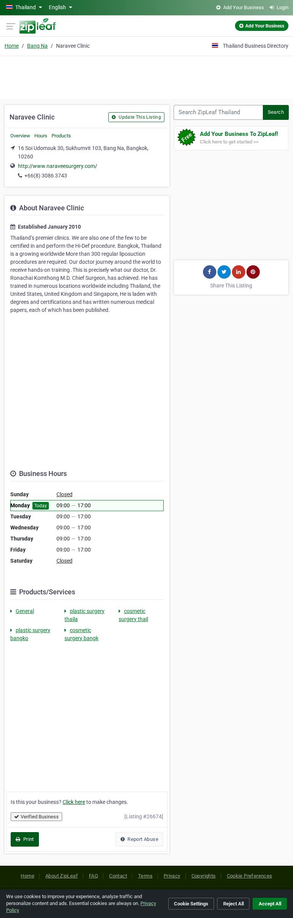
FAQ (93, 876)
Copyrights (204, 876)
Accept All (270, 904)
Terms (145, 876)
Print (28, 839)
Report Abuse (142, 839)
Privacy (172, 876)
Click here (74, 802)
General (25, 611)
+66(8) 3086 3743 (45, 176)
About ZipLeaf (61, 876)
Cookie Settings (191, 904)
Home (12, 46)
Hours (40, 136)
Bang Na (37, 46)
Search (276, 112)
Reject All (233, 904)
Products (61, 136)
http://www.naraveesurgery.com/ (57, 166)
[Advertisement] (146, 76)
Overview (20, 136)
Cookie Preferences (249, 876)
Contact (118, 876)
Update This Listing (139, 117)
